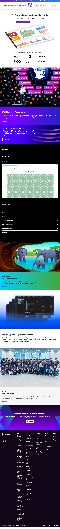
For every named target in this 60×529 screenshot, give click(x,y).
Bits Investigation (29, 452)
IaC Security (19, 498)
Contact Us (47, 435)
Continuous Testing (20, 514)
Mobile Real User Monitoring (20, 504)
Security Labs (54, 441)
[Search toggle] (48, 5)
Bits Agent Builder (29, 455)
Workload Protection (20, 478)
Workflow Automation (28, 468)
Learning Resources (39, 454)
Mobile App (28, 475)
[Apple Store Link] (3, 441)
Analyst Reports (48, 446)
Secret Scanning (29, 501)
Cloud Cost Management (19, 443)
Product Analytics (20, 506)
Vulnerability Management (19, 484)
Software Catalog (20, 452)
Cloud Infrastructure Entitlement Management (20, 481)
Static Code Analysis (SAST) (20, 494)
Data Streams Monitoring (19, 457)
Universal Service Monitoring (20, 454)
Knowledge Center (39, 452)
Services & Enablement (38, 440)
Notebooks (28, 474)
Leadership (47, 439)
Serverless (4, 232)
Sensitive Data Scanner (19, 468)
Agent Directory (29, 460)
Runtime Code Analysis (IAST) (19, 497)
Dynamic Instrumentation (20, 464)
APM (3, 208)
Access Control (29, 481)
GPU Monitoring (29, 498)
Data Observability (20, 458)
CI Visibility (28, 435)
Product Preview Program (39, 443)
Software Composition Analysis (19, 490)
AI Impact (28, 441)
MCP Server (28, 458)
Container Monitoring (19, 440)
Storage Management (28, 496)
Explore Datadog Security (8, 343)
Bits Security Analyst (30, 453)
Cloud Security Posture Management (19, 476)
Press (46, 438)
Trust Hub (47, 450)
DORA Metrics (28, 499)
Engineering (55, 438)
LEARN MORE (4, 121)
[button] (37, 22)
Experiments (19, 507)
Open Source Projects (28, 494)
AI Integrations (29, 466)
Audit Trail (19, 470)
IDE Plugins (28, 486)
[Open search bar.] (47, 5)
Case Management (29, 448)
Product (5, 5)
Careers (46, 441)
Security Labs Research (28, 491)
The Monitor (54, 436)
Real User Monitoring (7, 228)
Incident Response (29, 445)
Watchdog (28, 463)
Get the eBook (7, 139)
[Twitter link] (49, 525)
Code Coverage (29, 440)
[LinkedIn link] (57, 525)
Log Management (6, 204)
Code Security (19, 492)
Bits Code (28, 450)
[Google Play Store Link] (6, 441)
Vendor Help (47, 449)
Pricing (37, 435)
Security (4, 216)
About (37, 5)
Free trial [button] (23, 21)
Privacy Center (38, 451)
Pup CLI (27, 459)
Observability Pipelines (19, 472)
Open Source (38, 446)
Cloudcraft (19, 445)
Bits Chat (28, 456)
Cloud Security (19, 473)
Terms (10, 525)
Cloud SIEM (19, 500)
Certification (38, 444)
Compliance (19, 485)
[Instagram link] (51, 525)
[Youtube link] (54, 525)
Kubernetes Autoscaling (19, 447)
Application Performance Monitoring (19, 450)
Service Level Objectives (28, 443)
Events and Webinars (38, 448)
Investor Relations (47, 444)
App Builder (28, 470)
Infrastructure (5, 156)
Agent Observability (30, 465)
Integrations (28, 485)
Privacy (13, 525)
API (26, 488)
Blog (41, 5)
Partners (46, 437)
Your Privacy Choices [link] (19, 525)
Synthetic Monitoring (7, 224)
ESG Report (47, 448)
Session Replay (19, 509)
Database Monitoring (19, 460)
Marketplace (28, 489)
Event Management (29, 446)
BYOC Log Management (19, 518)
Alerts (27, 484)
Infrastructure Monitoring (19, 436)
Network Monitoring (7, 220)
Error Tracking (19, 515)
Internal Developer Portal (20, 520)
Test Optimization (29, 437)
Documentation (38, 437)
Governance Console (28, 479)
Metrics (27, 462)
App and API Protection (19, 487)
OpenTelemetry (29, 482)
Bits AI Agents (28, 449)
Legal (46, 442)
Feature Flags (28, 438)
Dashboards (28, 473)
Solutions (21, 5)
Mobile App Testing (20, 513)
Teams (27, 471)
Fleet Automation (29, 477)
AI (53, 439)
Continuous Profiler (20, 462)
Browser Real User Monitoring (20, 502)
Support (37, 438)
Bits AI (3, 212)
